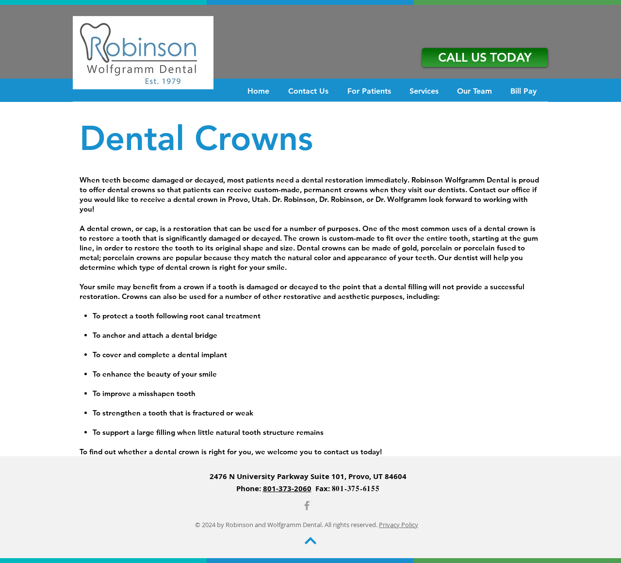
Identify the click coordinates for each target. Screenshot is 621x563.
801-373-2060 (287, 488)
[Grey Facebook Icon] (307, 505)
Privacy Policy (398, 524)
